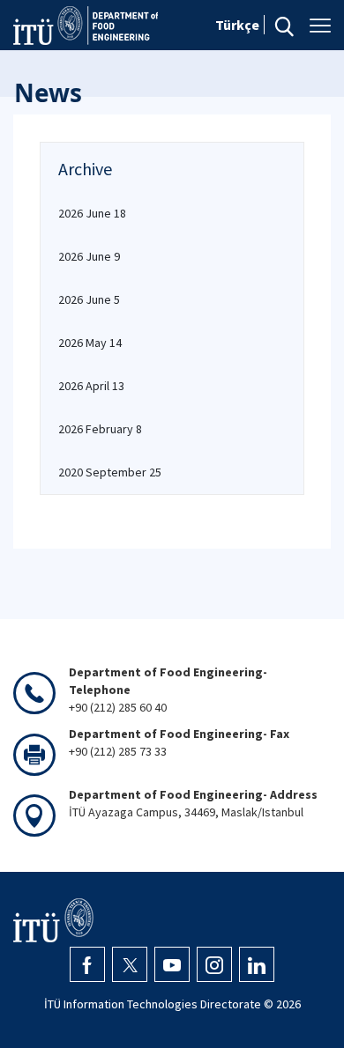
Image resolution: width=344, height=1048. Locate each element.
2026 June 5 (89, 299)
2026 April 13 (91, 386)
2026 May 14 (90, 343)
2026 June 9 (89, 256)
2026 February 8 (100, 429)
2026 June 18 (92, 213)
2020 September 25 (109, 472)
